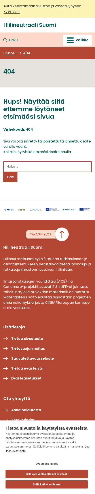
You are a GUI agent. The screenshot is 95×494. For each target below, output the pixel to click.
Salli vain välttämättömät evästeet (46, 474)
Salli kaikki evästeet (47, 484)
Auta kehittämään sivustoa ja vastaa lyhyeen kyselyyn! (42, 9)
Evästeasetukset (47, 463)
